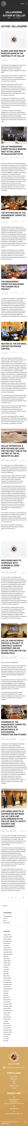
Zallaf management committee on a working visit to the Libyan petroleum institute (13, 150)
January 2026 (7, 934)
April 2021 (6, 995)
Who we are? (14, 1076)
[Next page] (14, 900)
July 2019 (5, 1021)
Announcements (7, 916)
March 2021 (6, 997)
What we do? (14, 1079)
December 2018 (7, 1030)
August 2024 (6, 943)
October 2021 (6, 986)
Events (23, 59)
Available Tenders (14, 1085)
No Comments (4, 60)
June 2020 (6, 1014)
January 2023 (7, 960)
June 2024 (6, 945)
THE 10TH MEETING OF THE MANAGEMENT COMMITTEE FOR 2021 (13, 215)
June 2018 (6, 1038)
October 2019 (6, 1019)
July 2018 (5, 1036)
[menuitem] (22, 4)
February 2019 (7, 1025)
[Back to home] (3, 3)
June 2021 (6, 991)
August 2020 (6, 1012)
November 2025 (7, 937)
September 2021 (7, 988)
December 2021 (7, 982)
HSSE (14, 1081)
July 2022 (6, 967)
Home (2, 662)
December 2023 (7, 950)
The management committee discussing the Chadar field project (12, 285)
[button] (26, 3)
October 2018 (6, 1034)
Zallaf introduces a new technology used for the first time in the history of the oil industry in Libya (13, 451)
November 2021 (7, 984)
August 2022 (6, 965)
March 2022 (6, 976)
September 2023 (7, 954)
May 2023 (5, 956)
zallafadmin (14, 59)
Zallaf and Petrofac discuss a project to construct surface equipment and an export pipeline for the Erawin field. (13, 646)
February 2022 (7, 978)
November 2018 (7, 1032)
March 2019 (6, 1023)
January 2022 (7, 980)
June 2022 (6, 969)
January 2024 (7, 947)
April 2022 (6, 973)
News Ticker (12, 460)
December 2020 (7, 1004)
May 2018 (5, 1040)
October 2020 (7, 1008)
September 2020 (7, 1010)
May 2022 (5, 971)
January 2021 (6, 1001)
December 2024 (7, 941)
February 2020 (7, 1017)
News (7, 460)
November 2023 (7, 952)
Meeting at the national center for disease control (14, 346)
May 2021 (5, 993)
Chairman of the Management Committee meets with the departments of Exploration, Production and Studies (13, 728)
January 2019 (6, 1027)
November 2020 (7, 1006)
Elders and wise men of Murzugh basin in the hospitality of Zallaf (13, 53)
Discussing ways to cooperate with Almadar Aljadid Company (11, 564)
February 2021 (7, 999)
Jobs (14, 1083)
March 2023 (6, 958)
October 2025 (7, 939)
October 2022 (7, 963)
